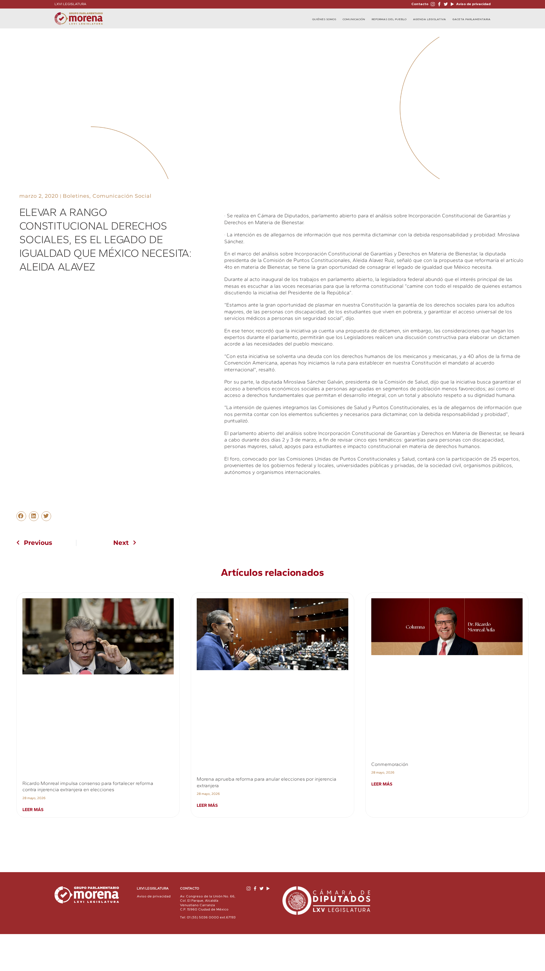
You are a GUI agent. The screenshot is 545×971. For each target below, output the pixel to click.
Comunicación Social (122, 196)
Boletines (76, 196)
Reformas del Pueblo (389, 19)
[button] (21, 516)
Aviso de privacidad (473, 4)
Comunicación (354, 19)
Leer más (32, 809)
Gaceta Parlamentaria (471, 19)
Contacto (419, 4)
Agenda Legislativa (429, 19)
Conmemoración (389, 764)
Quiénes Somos (324, 19)
